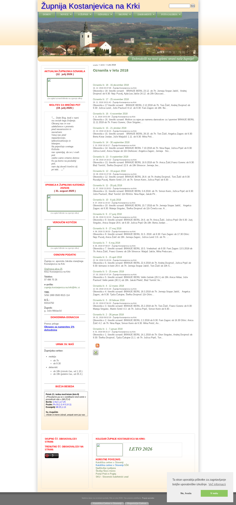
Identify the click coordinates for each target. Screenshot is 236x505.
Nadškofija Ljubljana (106, 468)
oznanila (101, 14)
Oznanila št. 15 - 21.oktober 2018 (109, 128)
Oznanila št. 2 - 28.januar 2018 (108, 314)
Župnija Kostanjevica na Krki (90, 6)
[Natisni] (95, 354)
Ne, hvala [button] (186, 493)
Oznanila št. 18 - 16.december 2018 (111, 85)
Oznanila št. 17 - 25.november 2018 (111, 99)
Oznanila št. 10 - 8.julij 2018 (107, 199)
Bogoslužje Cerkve (136, 503)
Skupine (121, 14)
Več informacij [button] (217, 484)
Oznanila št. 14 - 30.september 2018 (111, 142)
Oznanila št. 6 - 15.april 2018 (107, 257)
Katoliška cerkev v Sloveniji (110, 462)
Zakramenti (142, 14)
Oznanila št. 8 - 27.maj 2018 (107, 228)
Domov (47, 14)
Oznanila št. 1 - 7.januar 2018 (107, 329)
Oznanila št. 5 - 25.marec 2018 (108, 271)
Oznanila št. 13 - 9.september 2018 (110, 156)
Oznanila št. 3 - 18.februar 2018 (109, 300)
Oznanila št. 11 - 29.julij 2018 (107, 185)
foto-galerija (167, 14)
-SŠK (126, 465)
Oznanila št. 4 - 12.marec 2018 (108, 286)
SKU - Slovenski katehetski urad (112, 476)
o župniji (81, 14)
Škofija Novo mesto (105, 471)
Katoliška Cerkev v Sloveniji (107, 503)
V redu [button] (214, 493)
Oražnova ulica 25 (53, 269)
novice (62, 14)
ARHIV (103, 65)
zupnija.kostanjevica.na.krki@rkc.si (62, 287)
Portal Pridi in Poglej (106, 473)
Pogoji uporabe (148, 498)
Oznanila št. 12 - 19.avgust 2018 (109, 171)
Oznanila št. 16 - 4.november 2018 (110, 113)
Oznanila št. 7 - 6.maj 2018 (106, 243)
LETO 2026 (140, 448)
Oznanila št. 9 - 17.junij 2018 (107, 214)
